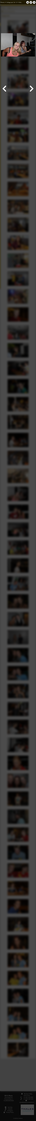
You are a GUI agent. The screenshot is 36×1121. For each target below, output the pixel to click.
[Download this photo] (27, 2)
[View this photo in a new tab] (31, 2)
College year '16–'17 (11, 2)
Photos (2, 2)
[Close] (34, 2)
